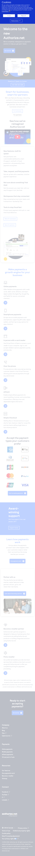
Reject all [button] (23, 15)
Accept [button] (9, 15)
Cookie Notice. (5, 11)
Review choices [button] (15, 20)
